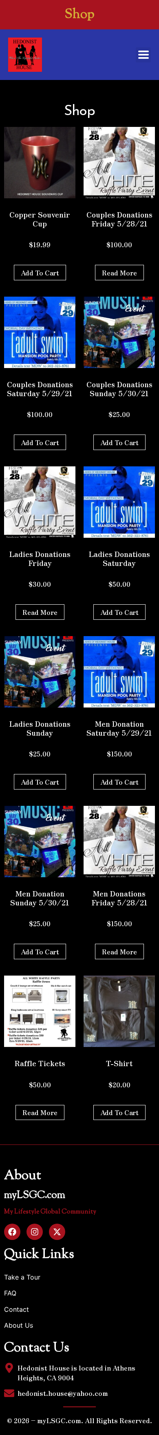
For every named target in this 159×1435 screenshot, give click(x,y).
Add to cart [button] (40, 272)
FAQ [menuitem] (10, 1293)
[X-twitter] (57, 1232)
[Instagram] (34, 1232)
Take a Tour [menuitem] (22, 1277)
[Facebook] (12, 1232)
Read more (119, 272)
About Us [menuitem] (18, 1325)
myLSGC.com (34, 1195)
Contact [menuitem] (16, 1309)
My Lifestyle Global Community (50, 1212)
